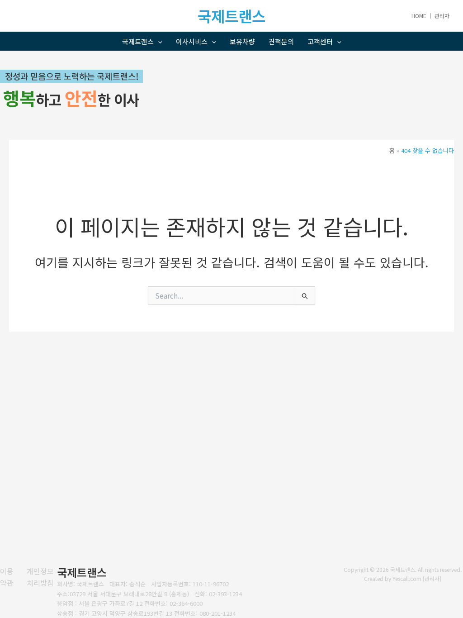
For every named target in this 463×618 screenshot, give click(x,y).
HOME (418, 15)
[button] (158, 41)
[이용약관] (7, 577)
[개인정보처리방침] (42, 577)
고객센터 (320, 41)
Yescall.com (406, 578)
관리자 (442, 15)
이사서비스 (192, 41)
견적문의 (281, 41)
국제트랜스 (138, 41)
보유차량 (242, 41)
